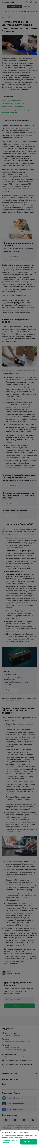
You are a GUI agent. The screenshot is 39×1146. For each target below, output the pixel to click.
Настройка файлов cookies (10, 1142)
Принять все (28, 1142)
